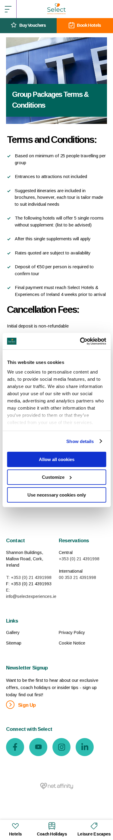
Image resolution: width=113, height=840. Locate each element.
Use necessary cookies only (56, 494)
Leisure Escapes (94, 834)
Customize (53, 477)
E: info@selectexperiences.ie (30, 593)
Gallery (13, 632)
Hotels (15, 834)
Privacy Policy (72, 632)
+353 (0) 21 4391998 (79, 558)
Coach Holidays (52, 834)
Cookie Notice (72, 643)
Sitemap (13, 643)
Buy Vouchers (32, 25)
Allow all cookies (56, 459)
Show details (80, 441)
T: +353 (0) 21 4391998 (29, 577)
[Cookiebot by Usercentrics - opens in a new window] (80, 341)
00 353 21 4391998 (77, 577)
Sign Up (26, 705)
